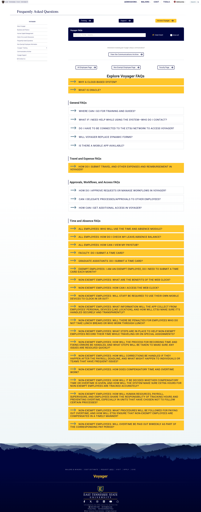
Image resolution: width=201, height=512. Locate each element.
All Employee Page (84, 67)
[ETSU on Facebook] (84, 502)
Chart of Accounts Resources (25, 37)
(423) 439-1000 (95, 507)
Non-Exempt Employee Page (124, 67)
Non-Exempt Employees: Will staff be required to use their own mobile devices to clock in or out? (124, 297)
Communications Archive (24, 51)
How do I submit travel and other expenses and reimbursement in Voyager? (121, 168)
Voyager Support (21, 55)
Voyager (32, 21)
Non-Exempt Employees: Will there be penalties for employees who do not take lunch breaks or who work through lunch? (124, 322)
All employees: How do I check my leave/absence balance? (119, 236)
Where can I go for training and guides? (106, 111)
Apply (126, 469)
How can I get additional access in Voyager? (110, 207)
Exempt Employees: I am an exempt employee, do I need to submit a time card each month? (124, 270)
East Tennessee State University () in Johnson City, (100, 492)
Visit (118, 469)
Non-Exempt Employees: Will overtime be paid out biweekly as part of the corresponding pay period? (123, 425)
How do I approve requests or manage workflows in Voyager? (122, 190)
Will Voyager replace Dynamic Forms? (105, 136)
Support (124, 21)
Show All (175, 35)
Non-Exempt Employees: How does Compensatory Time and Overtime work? (122, 371)
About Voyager (21, 26)
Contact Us (22, 59)
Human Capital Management (25, 33)
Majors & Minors (73, 469)
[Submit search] (198, 2)
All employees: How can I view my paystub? (108, 244)
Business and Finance (23, 30)
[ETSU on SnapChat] (117, 502)
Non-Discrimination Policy (105, 509)
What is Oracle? (89, 89)
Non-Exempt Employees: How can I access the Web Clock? (118, 287)
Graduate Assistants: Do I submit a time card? (110, 260)
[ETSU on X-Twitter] (90, 502)
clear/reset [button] (159, 35)
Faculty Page (164, 67)
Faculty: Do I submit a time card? (101, 252)
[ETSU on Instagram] (96, 502)
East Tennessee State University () (15, 2)
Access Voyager (163, 21)
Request (107, 469)
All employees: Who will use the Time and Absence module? (120, 228)
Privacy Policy (92, 509)
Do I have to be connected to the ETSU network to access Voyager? (126, 128)
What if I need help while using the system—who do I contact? (122, 119)
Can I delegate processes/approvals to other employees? (119, 199)
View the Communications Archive (124, 54)
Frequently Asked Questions (25, 40)
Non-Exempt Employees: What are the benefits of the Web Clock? (124, 279)
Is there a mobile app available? (101, 145)
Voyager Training (22, 48)
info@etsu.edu (108, 507)
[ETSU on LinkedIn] (103, 502)
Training (84, 21)
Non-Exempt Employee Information (27, 44)
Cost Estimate (91, 469)
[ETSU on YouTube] (110, 502)
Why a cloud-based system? (97, 81)
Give (134, 469)
